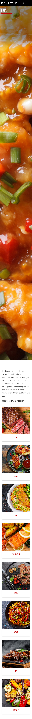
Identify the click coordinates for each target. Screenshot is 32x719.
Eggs (16, 515)
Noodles (16, 632)
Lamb (16, 593)
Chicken (16, 476)
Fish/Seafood (16, 554)
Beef (16, 437)
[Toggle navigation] (28, 3)
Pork (16, 671)
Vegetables (16, 710)
